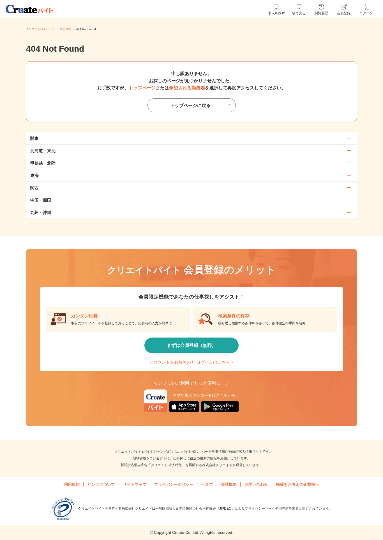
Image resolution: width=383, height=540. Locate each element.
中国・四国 (40, 200)
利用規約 (72, 484)
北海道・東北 (43, 150)
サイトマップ (134, 484)
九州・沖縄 (40, 212)
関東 (34, 138)
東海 (34, 175)
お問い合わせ (256, 484)
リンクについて (101, 484)
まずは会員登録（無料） (191, 345)
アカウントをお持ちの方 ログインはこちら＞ (191, 362)
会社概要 (229, 484)
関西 (34, 187)
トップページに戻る (190, 105)
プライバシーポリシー (173, 484)
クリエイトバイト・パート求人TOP (48, 29)
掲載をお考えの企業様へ (297, 484)
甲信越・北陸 (43, 163)
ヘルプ (207, 484)
